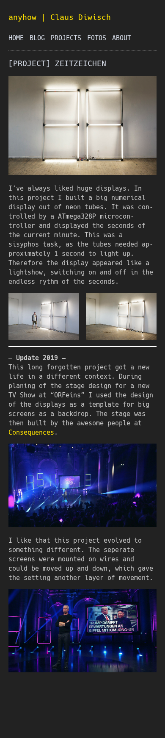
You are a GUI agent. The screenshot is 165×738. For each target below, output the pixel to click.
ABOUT (121, 38)
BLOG (37, 38)
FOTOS (96, 38)
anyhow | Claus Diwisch (59, 17)
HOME (16, 38)
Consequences (31, 432)
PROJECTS (66, 38)
